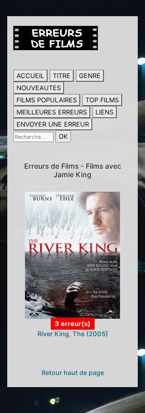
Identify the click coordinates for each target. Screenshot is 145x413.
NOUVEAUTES (39, 88)
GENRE (90, 76)
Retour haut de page (72, 373)
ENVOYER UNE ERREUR (53, 124)
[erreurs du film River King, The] (72, 254)
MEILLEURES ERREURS (52, 112)
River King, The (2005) (72, 334)
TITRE (61, 76)
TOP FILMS (102, 100)
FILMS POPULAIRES (47, 100)
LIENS (104, 112)
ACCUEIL (30, 76)
